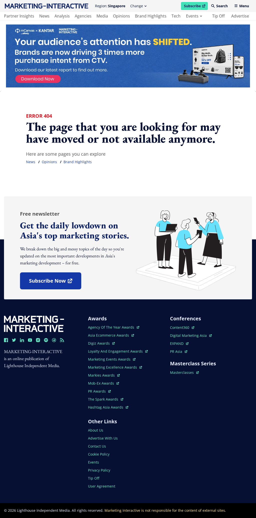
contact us (97, 446)
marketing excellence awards (113, 367)
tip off (218, 16)
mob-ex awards (103, 383)
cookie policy (99, 454)
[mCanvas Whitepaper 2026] (128, 55)
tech (176, 16)
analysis (62, 16)
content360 (182, 327)
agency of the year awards (111, 327)
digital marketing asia (189, 335)
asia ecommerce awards (109, 335)
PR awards (99, 391)
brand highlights (150, 16)
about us (95, 430)
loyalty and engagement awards (116, 351)
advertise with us (103, 438)
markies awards (104, 375)
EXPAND (179, 343)
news (44, 16)
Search (222, 5)
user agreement (101, 486)
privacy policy (99, 470)
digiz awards (101, 343)
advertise (240, 16)
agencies (83, 16)
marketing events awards (110, 359)
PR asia (178, 351)
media (102, 16)
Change (136, 5)
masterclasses (184, 372)
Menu (244, 5)
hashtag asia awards (106, 407)
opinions (121, 16)
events (192, 16)
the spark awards (105, 399)
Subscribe (196, 6)
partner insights (19, 16)
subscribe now (55, 282)
